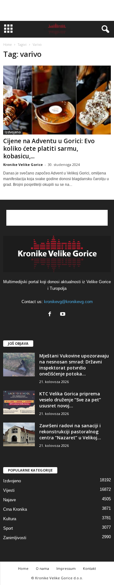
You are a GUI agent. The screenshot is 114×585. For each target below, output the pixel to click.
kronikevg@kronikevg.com (68, 301)
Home (7, 44)
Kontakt (89, 568)
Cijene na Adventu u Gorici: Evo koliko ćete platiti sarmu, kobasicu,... (49, 148)
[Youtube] (63, 314)
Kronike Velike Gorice (23, 164)
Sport (8, 528)
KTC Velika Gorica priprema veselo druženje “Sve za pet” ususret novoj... (70, 400)
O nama (42, 568)
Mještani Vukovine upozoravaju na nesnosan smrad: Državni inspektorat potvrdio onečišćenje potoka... (74, 365)
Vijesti (9, 490)
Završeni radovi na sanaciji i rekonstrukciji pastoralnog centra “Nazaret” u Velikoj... (70, 432)
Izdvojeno (13, 132)
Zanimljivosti (14, 537)
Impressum (66, 568)
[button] (104, 29)
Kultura (9, 518)
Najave (9, 499)
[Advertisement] (57, 10)
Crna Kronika (15, 509)
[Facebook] (51, 314)
